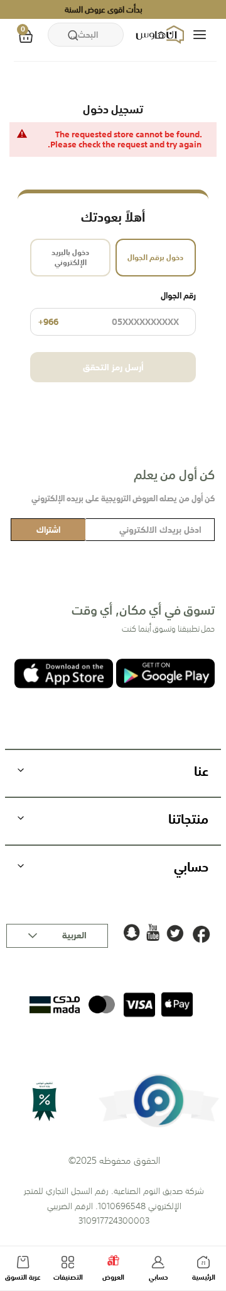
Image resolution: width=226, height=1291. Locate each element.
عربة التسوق (23, 1277)
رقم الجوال (117, 310)
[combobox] (86, 35)
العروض (113, 1277)
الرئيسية (203, 1277)
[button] (57, 936)
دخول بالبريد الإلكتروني (70, 257)
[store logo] (161, 34)
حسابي (158, 1277)
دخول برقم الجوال (155, 257)
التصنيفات (68, 1277)
